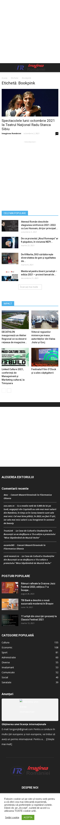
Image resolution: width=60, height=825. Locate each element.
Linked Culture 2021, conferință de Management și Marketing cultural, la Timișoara (13, 376)
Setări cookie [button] (12, 817)
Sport (5, 652)
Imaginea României (11, 133)
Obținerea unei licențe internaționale (24, 724)
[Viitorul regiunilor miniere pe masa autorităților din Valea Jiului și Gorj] (44, 319)
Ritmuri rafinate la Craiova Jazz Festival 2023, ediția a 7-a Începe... (38, 586)
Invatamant (8, 667)
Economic (7, 647)
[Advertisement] (30, 31)
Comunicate (8, 672)
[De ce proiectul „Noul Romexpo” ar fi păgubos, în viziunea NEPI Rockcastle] (10, 242)
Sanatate (6, 682)
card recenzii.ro (11, 556)
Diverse (6, 662)
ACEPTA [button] (28, 817)
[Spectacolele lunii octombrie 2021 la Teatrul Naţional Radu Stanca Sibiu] (30, 103)
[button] (55, 67)
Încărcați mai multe (29, 287)
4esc (6, 494)
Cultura (5, 642)
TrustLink (8, 530)
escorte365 (9, 545)
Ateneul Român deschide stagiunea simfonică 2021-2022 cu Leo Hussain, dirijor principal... (39, 225)
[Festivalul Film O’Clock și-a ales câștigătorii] (44, 357)
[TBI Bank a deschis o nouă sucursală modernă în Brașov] (10, 604)
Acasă (4, 78)
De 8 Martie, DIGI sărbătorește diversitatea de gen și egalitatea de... (38, 257)
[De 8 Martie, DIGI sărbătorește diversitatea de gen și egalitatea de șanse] (10, 258)
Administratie (9, 657)
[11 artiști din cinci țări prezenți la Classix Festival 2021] (10, 620)
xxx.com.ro (9, 505)
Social (5, 677)
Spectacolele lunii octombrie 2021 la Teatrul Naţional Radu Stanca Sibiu (28, 125)
